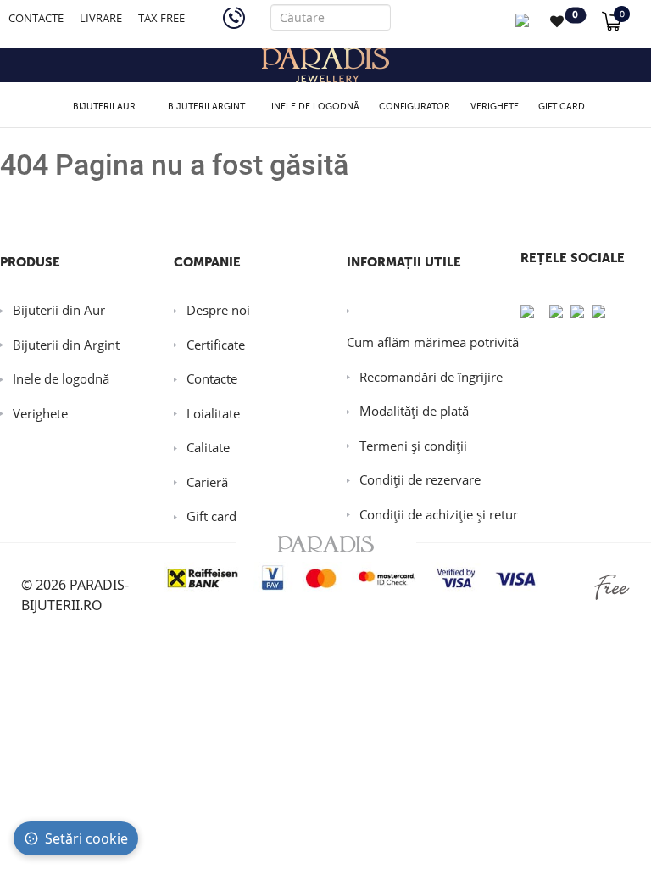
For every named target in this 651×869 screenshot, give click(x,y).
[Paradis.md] (325, 65)
